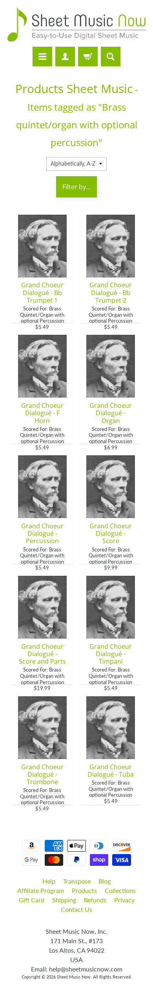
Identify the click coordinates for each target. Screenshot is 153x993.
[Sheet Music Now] (76, 24)
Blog (104, 881)
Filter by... (76, 187)
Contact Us (76, 909)
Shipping (64, 900)
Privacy (124, 900)
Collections (120, 890)
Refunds (95, 900)
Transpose (77, 881)
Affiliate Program (40, 890)
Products (84, 890)
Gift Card (31, 900)
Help (48, 881)
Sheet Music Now (74, 976)
